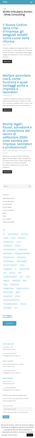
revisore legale (8, 292)
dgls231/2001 (8, 253)
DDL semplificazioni (9, 249)
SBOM (18, 292)
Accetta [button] (30, 435)
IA (15, 269)
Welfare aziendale (7, 95)
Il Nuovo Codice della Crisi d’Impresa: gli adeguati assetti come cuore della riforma (16, 33)
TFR (16, 308)
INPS (19, 273)
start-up (23, 304)
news (24, 280)
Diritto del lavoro (7, 150)
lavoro (28, 277)
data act (17, 245)
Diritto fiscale (7, 204)
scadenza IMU (8, 296)
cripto (19, 242)
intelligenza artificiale (10, 277)
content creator (9, 242)
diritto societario (9, 261)
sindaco (17, 296)
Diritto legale (15, 150)
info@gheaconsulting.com (12, 356)
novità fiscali (15, 284)
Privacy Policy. (23, 412)
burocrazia (21, 238)
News (4, 216)
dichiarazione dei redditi (22, 253)
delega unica (23, 249)
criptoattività (8, 245)
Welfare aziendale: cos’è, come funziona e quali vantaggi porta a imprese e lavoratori (17, 84)
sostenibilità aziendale (10, 304)
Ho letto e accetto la (16, 412)
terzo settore (7, 308)
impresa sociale (24, 269)
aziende (6, 238)
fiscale (22, 265)
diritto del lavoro (9, 257)
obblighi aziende (9, 288)
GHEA (4, 213)
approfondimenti (13, 234)
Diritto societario (7, 44)
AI (4, 234)
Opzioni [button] (21, 435)
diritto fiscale (21, 257)
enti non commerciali (10, 265)
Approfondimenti (8, 198)
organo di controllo (23, 288)
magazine (6, 280)
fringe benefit (8, 269)
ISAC (21, 277)
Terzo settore (7, 219)
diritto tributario (22, 261)
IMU (5, 273)
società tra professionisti (11, 300)
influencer (12, 273)
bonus (13, 238)
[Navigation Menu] (31, 2)
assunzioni (24, 234)
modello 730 (16, 280)
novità (5, 284)
